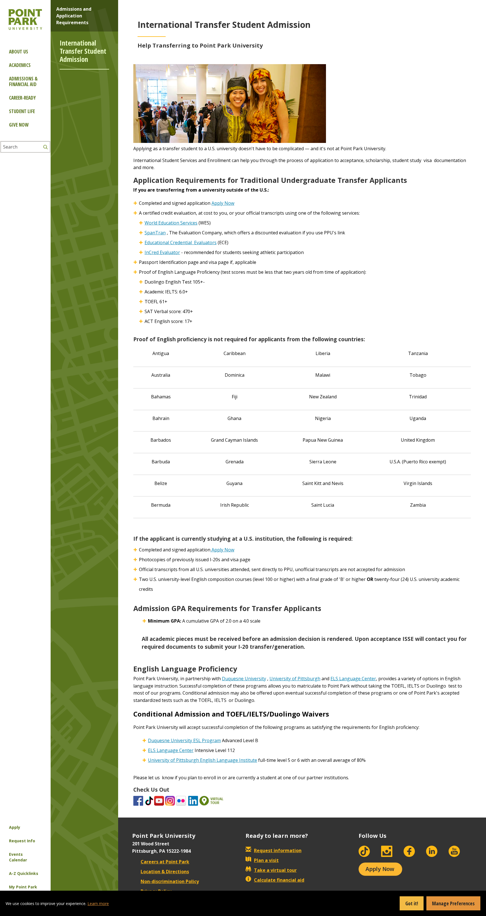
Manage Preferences (453, 903)
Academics (20, 65)
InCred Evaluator (162, 252)
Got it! (411, 903)
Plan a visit (266, 860)
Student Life (22, 111)
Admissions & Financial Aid (23, 81)
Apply (14, 827)
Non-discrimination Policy (170, 881)
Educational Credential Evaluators (181, 242)
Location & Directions (165, 871)
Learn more (98, 903)
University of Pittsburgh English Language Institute (202, 760)
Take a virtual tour (275, 870)
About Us (18, 51)
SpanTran (155, 233)
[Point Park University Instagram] (170, 800)
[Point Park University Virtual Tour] (211, 800)
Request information (278, 850)
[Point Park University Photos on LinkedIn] (193, 800)
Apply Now (223, 203)
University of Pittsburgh (294, 678)
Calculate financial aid (279, 880)
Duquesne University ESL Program (184, 740)
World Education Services (171, 223)
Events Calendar (18, 857)
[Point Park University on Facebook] (138, 800)
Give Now (18, 125)
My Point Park (23, 887)
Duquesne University (244, 678)
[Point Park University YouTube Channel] (159, 800)
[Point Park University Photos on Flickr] (181, 800)
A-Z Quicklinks (23, 873)
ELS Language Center (353, 678)
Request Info (22, 840)
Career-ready (22, 98)
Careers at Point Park (165, 862)
